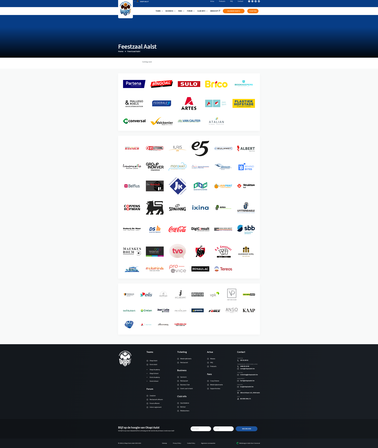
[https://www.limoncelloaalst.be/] (155, 170)
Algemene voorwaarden (208, 443)
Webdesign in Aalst (245, 443)
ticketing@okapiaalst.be (249, 375)
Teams (158, 11)
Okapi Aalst (153, 361)
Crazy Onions (214, 381)
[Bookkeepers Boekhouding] (134, 108)
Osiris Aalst (153, 364)
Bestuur (183, 407)
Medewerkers (184, 411)
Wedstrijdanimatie (216, 385)
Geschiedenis (184, 403)
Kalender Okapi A (233, 11)
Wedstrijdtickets (185, 359)
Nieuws (212, 359)
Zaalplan (153, 396)
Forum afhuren (155, 403)
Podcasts (222, 1)
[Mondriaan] (200, 168)
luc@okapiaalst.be (246, 387)
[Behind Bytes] (132, 188)
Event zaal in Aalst (186, 388)
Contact (240, 1)
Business (169, 11)
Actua (212, 1)
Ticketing (253, 11)
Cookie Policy (191, 443)
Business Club (185, 385)
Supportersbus (215, 388)
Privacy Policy (177, 443)
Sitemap (164, 443)
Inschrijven (246, 429)
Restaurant (184, 362)
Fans (180, 11)
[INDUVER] (178, 170)
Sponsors (183, 377)
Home (120, 51)
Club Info (201, 11)
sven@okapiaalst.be (247, 369)
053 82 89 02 (244, 360)
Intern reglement (156, 407)
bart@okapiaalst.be (247, 381)
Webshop (214, 11)
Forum (189, 11)
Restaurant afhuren (156, 399)
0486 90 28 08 (244, 366)
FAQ (231, 1)
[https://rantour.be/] (155, 150)
